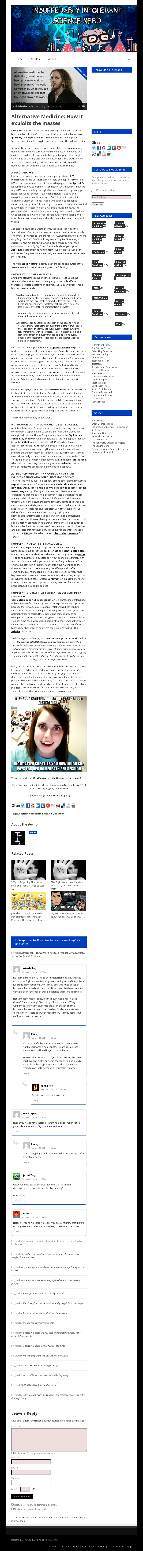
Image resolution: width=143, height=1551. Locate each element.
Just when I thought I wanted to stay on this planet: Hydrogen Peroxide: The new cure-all (27, 916)
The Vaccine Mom (100, 445)
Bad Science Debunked (103, 348)
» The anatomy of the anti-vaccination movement (44, 1355)
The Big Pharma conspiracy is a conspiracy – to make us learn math (67, 885)
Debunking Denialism (102, 351)
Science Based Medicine (103, 376)
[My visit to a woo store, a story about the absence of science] (68, 910)
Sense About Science (102, 436)
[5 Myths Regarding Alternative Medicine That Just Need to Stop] (28, 879)
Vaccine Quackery (119, 290)
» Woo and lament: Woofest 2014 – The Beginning (45, 1375)
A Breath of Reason (101, 344)
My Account (117, 1546)
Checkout (64, 1546)
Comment (16, 1426)
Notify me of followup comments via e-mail (35, 1453)
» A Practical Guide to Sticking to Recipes (40, 1365)
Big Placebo (79, 459)
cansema (72, 533)
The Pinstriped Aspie (102, 395)
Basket (52, 1546)
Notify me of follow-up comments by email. (35, 1504)
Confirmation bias (58, 578)
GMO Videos (100, 298)
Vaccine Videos (119, 303)
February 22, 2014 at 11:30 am (43, 1038)
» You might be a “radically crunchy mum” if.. (43, 1293)
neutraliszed (58, 389)
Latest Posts (88, 1546)
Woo (118, 324)
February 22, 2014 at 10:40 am (34, 1117)
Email (14, 1467)
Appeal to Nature (27, 263)
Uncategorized (122, 277)
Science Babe (98, 373)
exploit (15, 484)
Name (15, 1457)
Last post (16, 130)
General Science (97, 277)
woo (80, 134)
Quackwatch (98, 357)
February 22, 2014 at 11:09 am (34, 1179)
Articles (35, 59)
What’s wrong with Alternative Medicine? (57, 778)
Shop (129, 1546)
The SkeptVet (98, 398)
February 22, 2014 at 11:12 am (34, 1217)
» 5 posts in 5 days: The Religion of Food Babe (43, 1345)
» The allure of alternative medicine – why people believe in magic (52, 1303)
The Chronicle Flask (101, 439)
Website (15, 1478)
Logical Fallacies (119, 225)
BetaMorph (51, 1539)
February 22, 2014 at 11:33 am (43, 1148)
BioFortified (97, 420)
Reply (17, 1021)
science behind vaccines (62, 484)
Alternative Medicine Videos (99, 239)
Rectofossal (97, 363)
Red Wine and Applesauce (104, 367)
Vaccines (121, 314)
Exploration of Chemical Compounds (110, 426)
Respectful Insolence (102, 370)
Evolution (98, 252)
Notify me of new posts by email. (30, 1509)
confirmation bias (73, 550)
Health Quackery (54, 813)
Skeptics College (100, 382)
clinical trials (37, 487)
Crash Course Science (102, 423)
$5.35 (39, 179)
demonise (69, 463)
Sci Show (96, 430)
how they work (20, 487)
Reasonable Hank (100, 360)
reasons (67, 148)
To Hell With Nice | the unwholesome (38, 1385)
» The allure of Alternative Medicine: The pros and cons (47, 1313)
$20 (13, 183)
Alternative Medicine (82, 72)
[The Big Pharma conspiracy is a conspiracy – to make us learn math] (68, 879)
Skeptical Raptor (100, 379)
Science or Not (99, 433)
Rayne (32, 832)
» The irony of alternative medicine (37, 1322)
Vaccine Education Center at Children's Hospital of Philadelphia (110, 451)
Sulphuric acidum (60, 347)
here (39, 295)
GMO (96, 288)
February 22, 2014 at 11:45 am (53, 1089)
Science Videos (119, 251)
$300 (73, 179)
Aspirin (15, 249)
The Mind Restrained (102, 392)
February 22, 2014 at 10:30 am (34, 972)
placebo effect (49, 550)
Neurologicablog (100, 354)
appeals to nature (38, 137)
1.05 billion (26, 442)
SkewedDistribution (101, 389)
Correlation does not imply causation (33, 599)
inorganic (53, 372)
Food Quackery (97, 264)
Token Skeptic (98, 401)
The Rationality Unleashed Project (108, 442)
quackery (16, 137)
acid (17, 372)
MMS (27, 533)
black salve (60, 533)
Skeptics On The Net (101, 385)
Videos (52, 59)
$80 (18, 687)
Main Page (103, 1546)
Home (19, 59)
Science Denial (119, 238)
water (81, 554)
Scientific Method (120, 264)
